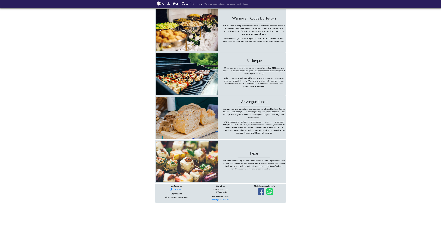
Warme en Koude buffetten (214, 4)
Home (199, 4)
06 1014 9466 (177, 189)
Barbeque (231, 4)
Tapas (245, 4)
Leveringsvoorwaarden (220, 199)
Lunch (239, 4)
